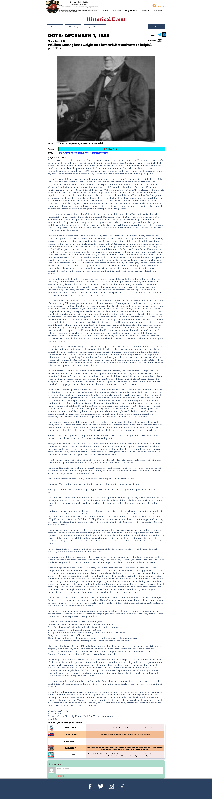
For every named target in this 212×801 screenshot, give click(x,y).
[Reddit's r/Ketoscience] (122, 786)
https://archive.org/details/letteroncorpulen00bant (83, 152)
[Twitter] (100, 786)
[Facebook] (90, 786)
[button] (117, 10)
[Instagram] (111, 786)
